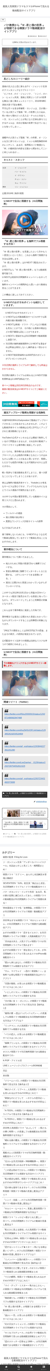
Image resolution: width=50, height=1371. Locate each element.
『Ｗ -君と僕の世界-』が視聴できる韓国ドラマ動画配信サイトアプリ (24, 794)
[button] (45, 728)
